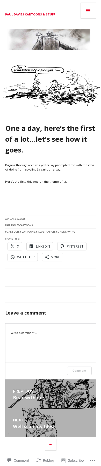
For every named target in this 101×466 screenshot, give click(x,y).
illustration (46, 231)
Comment (79, 370)
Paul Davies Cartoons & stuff (30, 14)
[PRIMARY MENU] (88, 11)
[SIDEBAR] (50, 445)
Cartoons (28, 231)
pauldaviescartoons (19, 225)
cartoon (13, 231)
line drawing (66, 231)
